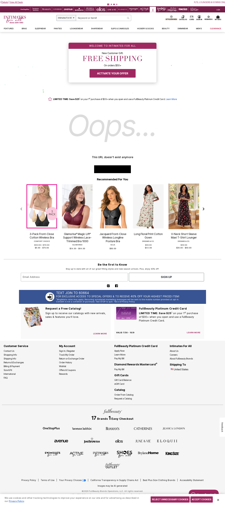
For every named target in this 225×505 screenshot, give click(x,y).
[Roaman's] (112, 428)
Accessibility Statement (192, 480)
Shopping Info (10, 354)
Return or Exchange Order (71, 358)
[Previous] (21, 209)
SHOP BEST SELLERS (112, 169)
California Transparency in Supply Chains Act (114, 480)
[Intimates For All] (100, 454)
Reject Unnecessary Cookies (170, 499)
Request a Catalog (123, 398)
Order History (65, 362)
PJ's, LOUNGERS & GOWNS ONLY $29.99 (101, 2)
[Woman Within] (82, 428)
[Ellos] (119, 440)
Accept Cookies (201, 499)
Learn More (171, 99)
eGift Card (119, 384)
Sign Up (166, 277)
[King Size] (172, 454)
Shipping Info (10, 358)
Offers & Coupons (67, 370)
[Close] (218, 499)
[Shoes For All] (124, 454)
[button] (112, 2)
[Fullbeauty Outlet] (112, 465)
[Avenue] (61, 440)
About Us (174, 351)
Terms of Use (48, 480)
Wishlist (62, 366)
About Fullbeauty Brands (181, 358)
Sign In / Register (67, 351)
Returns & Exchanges (14, 362)
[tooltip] (24, 9)
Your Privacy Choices (70, 480)
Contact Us (9, 351)
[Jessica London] (174, 428)
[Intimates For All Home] (15, 19)
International (10, 374)
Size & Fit (8, 370)
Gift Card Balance (122, 380)
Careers (173, 354)
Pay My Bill (119, 358)
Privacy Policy (29, 480)
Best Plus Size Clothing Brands (159, 480)
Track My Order (66, 354)
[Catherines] (143, 428)
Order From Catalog (123, 394)
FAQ (6, 377)
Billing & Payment (12, 366)
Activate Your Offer (112, 73)
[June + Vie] (143, 440)
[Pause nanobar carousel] (108, 4)
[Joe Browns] (92, 440)
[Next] (203, 209)
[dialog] (218, 9)
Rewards (63, 374)
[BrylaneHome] (148, 454)
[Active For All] (76, 454)
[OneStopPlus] (51, 428)
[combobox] (103, 18)
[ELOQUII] (167, 440)
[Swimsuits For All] (52, 454)
